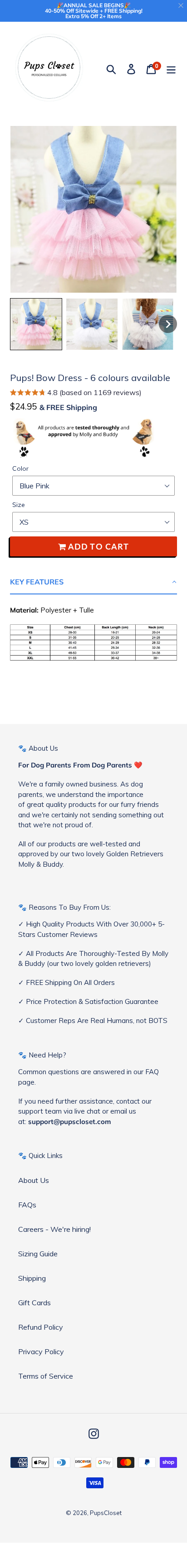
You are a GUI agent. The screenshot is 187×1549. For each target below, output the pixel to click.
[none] (36, 324)
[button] (76, 393)
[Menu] (171, 68)
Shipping (32, 1278)
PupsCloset (106, 1512)
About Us (33, 1180)
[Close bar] (181, 5)
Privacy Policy (41, 1351)
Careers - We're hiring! (54, 1229)
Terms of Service (45, 1375)
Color (20, 468)
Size (18, 505)
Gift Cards (34, 1302)
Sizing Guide (38, 1253)
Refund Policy (40, 1327)
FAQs (27, 1204)
